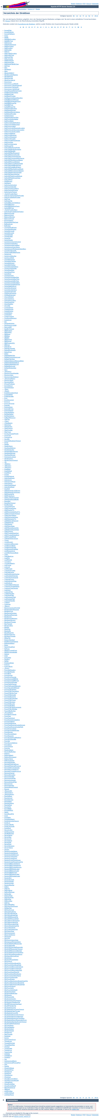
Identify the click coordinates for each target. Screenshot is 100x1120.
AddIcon (6, 51)
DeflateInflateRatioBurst (11, 362)
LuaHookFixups (9, 579)
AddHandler (8, 50)
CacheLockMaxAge (10, 256)
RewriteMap (8, 801)
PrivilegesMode (9, 663)
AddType (7, 66)
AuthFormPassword (10, 137)
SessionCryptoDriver (10, 858)
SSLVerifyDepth (9, 1030)
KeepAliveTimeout (9, 503)
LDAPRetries (8, 524)
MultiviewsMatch (9, 643)
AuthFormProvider (10, 138)
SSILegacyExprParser (11, 906)
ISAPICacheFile (9, 494)
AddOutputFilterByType (11, 64)
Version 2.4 (31, 9)
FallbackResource (9, 417)
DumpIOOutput (9, 387)
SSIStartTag (8, 908)
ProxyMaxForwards (10, 714)
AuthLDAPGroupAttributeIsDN (13, 163)
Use (5, 1059)
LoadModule (8, 560)
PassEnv (7, 659)
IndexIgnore (8, 480)
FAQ (84, 3)
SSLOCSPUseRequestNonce (13, 954)
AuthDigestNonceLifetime (12, 112)
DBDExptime (8, 330)
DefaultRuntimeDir (10, 350)
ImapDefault (8, 471)
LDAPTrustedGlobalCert (11, 535)
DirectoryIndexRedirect (11, 377)
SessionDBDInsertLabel (11, 871)
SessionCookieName (10, 851)
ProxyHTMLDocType (10, 693)
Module (73, 3)
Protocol (6, 664)
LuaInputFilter (8, 592)
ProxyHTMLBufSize (10, 689)
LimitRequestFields (10, 547)
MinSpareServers (9, 634)
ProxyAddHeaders (10, 670)
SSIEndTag (7, 899)
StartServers (8, 1032)
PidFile (6, 661)
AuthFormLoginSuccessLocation (14, 130)
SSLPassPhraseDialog (11, 959)
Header (6, 444)
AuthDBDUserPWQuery (11, 99)
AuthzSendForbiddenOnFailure (14, 211)
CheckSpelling (8, 304)
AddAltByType (8, 41)
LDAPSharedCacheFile (11, 528)
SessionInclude (9, 883)
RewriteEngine (8, 800)
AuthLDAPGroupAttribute (12, 162)
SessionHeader (9, 881)
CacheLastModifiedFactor (12, 252)
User (5, 1064)
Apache (5, 9)
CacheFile (7, 238)
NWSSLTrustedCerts (10, 650)
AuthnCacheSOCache (11, 190)
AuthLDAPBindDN (9, 151)
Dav (5, 322)
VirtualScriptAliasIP (10, 1086)
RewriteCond (8, 798)
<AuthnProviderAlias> (11, 194)
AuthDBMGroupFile (10, 103)
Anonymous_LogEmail (11, 83)
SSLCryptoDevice (9, 935)
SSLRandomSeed (9, 991)
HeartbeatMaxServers (11, 451)
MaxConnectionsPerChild (12, 608)
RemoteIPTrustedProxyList (12, 771)
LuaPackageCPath (10, 597)
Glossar (89, 3)
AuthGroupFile (8, 146)
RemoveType (8, 784)
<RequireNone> (9, 794)
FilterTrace (7, 432)
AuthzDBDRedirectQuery (12, 206)
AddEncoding (8, 48)
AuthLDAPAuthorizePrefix (12, 147)
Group (6, 442)
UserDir (6, 1066)
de (74, 16)
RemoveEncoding (9, 775)
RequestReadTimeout (11, 787)
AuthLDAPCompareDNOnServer (14, 158)
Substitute (7, 1036)
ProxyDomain (8, 675)
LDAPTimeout (8, 531)
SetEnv (6, 887)
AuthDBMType (8, 105)
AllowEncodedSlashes (11, 75)
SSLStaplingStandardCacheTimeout (15, 1022)
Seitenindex (95, 3)
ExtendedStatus (9, 412)
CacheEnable (8, 236)
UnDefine (7, 1054)
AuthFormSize (8, 142)
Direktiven (79, 3)
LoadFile (7, 558)
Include (6, 474)
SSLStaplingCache (10, 1007)
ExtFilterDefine (8, 414)
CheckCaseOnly (9, 302)
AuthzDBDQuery (9, 204)
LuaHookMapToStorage (11, 584)
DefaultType (8, 352)
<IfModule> (7, 465)
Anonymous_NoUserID (11, 87)
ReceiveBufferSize (10, 751)
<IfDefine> (7, 464)
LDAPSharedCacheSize (11, 529)
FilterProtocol (8, 428)
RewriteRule (8, 805)
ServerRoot (7, 844)
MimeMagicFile (9, 633)
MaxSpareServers (9, 620)
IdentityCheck (8, 458)
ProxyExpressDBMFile (11, 679)
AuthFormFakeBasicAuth (12, 124)
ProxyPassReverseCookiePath (13, 727)
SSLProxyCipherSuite (11, 977)
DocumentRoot (9, 382)
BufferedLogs (8, 224)
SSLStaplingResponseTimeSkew (14, 1018)
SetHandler (7, 894)
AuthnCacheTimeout (10, 192)
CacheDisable (8, 234)
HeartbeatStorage (9, 453)
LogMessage (8, 568)
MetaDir (6, 627)
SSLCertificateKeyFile (11, 929)
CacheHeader (8, 240)
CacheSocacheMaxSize (11, 277)
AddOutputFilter (9, 62)
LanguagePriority (9, 506)
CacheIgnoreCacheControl (12, 242)
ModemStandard (9, 640)
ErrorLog (7, 401)
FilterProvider (8, 430)
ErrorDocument (9, 400)
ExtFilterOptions (9, 416)
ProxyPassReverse (10, 723)
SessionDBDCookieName (12, 863)
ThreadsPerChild (9, 1043)
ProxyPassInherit (9, 718)
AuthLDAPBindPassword (11, 153)
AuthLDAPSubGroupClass (12, 178)
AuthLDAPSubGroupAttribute (13, 176)
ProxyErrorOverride (10, 677)
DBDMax (7, 336)
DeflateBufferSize (9, 355)
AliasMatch (7, 69)
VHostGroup (8, 1071)
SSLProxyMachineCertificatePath (14, 984)
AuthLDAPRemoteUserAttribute (14, 171)
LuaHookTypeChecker (11, 588)
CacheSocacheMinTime (11, 281)
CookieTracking (9, 316)
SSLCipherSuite (9, 931)
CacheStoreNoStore (10, 290)
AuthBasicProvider (10, 96)
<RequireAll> (8, 791)
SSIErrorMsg (8, 901)
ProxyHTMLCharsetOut (11, 691)
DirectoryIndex (8, 375)
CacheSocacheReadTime (12, 284)
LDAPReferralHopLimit (11, 521)
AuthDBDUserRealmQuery (12, 101)
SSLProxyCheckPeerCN (11, 972)
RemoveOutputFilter (10, 782)
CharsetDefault (9, 297)
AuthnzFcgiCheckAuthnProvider (14, 195)
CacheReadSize (9, 270)
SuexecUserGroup (10, 1039)
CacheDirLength (9, 231)
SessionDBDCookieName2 (12, 865)
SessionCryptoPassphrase (12, 860)
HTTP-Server (12, 9)
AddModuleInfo (9, 60)
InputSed (7, 489)
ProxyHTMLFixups (10, 700)
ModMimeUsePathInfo (11, 641)
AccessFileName (9, 34)
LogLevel (7, 567)
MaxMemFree (8, 611)
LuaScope (7, 604)
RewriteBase (8, 796)
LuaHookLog (8, 583)
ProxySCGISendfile (10, 739)
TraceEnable (8, 1048)
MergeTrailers (8, 625)
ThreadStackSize (9, 1045)
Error (5, 398)
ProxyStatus (8, 744)
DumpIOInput (8, 386)
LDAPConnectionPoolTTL (12, 512)
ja (86, 16)
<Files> (6, 421)
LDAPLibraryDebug (10, 515)
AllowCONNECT (9, 73)
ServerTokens (8, 847)
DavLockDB (8, 327)
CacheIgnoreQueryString (12, 247)
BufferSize (7, 226)
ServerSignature (9, 846)
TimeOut (7, 1046)
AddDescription (9, 46)
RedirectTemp (8, 759)
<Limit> (6, 540)
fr (83, 16)
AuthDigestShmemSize (11, 117)
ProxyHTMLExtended (10, 698)
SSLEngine (7, 936)
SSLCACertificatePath (11, 915)
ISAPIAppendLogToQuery (12, 492)
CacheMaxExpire (9, 259)
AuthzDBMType (9, 208)
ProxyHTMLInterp (9, 702)
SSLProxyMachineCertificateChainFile (16, 981)
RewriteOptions (9, 803)
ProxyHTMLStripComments (12, 707)
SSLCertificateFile (9, 927)
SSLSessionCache (10, 999)
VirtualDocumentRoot (10, 1078)
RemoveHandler (9, 776)
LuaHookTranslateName (11, 586)
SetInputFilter (8, 895)
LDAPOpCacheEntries (11, 517)
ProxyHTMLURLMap (10, 709)
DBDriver (7, 345)
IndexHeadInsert (9, 478)
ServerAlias (7, 837)
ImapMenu (7, 473)
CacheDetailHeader (10, 229)
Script (6, 816)
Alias (5, 67)
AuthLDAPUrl (8, 179)
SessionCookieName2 (11, 853)
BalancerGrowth (9, 213)
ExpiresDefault (8, 410)
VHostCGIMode (9, 1068)
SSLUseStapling (9, 1027)
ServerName (8, 840)
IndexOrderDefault (10, 485)
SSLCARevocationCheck (12, 920)
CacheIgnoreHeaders (11, 243)
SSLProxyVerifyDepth (10, 990)
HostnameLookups (10, 457)
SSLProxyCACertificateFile (12, 963)
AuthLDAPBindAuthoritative (12, 149)
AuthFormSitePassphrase (12, 140)
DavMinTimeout (9, 329)
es (80, 16)
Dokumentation (22, 9)
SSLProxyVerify (9, 988)
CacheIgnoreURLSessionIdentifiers (15, 249)
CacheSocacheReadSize (12, 282)
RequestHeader (9, 785)
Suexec (6, 1038)
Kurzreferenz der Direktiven (26, 24)
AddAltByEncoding (10, 39)
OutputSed (7, 657)
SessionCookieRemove (11, 855)
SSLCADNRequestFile (11, 917)
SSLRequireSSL (9, 997)
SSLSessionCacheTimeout (12, 1000)
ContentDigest (8, 307)
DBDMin (6, 338)
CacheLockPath (9, 258)
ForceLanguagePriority (11, 433)
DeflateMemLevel (9, 366)
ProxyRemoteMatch (10, 734)
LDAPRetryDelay (9, 526)
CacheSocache (9, 275)
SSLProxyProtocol (9, 986)
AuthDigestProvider (10, 114)
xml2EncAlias (8, 1091)
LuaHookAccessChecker (11, 574)
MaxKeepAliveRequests (11, 609)
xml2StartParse (9, 1094)
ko (89, 16)
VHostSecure (8, 1075)
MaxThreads (8, 624)
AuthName (7, 183)
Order (6, 656)
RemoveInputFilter (10, 778)
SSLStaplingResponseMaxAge (13, 1016)
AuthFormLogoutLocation (12, 131)
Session (6, 849)
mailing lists (75, 1109)
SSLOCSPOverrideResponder (13, 947)
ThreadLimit (8, 1041)
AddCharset (8, 43)
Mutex (6, 645)
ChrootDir (7, 306)
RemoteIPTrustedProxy (11, 769)
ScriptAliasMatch (9, 819)
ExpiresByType (8, 409)
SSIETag (7, 903)
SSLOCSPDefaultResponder (13, 943)
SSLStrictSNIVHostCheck (12, 1023)
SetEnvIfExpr (8, 890)
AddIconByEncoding (10, 53)
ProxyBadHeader (9, 672)
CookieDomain (8, 309)
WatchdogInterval (9, 1087)
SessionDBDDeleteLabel (11, 869)
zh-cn (96, 16)
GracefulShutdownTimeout (12, 441)
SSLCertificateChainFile (11, 926)
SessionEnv (8, 878)
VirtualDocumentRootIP (11, 1080)
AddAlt (6, 37)
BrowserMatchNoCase (11, 222)
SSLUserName (8, 1025)
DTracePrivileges (9, 384)
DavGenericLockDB (10, 325)
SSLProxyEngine (9, 979)
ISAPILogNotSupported (11, 497)
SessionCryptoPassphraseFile (13, 862)
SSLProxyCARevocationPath (13, 970)
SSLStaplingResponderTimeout (14, 1014)
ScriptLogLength (9, 826)
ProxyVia (7, 748)
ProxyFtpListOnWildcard (11, 688)
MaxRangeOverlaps (10, 613)
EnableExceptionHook (11, 393)
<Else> (6, 389)
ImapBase (7, 469)
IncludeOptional (9, 476)
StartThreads (8, 1034)
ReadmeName (8, 750)
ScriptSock (7, 828)
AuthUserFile (8, 201)
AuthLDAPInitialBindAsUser (12, 165)
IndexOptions (8, 483)
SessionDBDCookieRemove (12, 867)
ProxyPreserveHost (10, 728)
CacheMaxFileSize (10, 261)
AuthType (7, 199)
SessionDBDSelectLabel (11, 874)
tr (92, 16)
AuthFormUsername (10, 144)
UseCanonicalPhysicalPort (12, 1062)
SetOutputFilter (9, 897)
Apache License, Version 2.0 (22, 1116)
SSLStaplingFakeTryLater (12, 1011)
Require (6, 789)
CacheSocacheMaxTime (11, 279)
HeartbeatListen (9, 449)
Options (6, 654)
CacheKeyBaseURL (10, 250)
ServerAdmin (8, 835)
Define (6, 354)
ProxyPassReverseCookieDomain (14, 725)
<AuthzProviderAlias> (10, 210)
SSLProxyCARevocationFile (12, 968)
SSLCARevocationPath (11, 924)
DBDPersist (7, 341)
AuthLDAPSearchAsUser (12, 174)
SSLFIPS (7, 938)
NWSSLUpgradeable (10, 652)
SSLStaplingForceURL (11, 1013)
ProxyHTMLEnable (10, 695)
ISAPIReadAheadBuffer (11, 499)
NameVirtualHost (9, 647)
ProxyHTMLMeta (9, 705)
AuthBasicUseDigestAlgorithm (13, 98)
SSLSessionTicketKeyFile (12, 1002)
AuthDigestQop (9, 115)
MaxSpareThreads (10, 622)
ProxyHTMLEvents (10, 696)
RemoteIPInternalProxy (11, 764)
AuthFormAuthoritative (11, 119)
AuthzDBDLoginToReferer (12, 203)
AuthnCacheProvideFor (11, 188)
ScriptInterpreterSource (11, 821)
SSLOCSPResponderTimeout (13, 949)
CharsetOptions (9, 298)
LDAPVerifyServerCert (11, 538)
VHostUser (7, 1077)
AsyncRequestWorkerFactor (13, 91)
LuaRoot (7, 602)
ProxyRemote (8, 732)
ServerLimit (7, 839)
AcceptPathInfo (9, 32)
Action (6, 36)
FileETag (7, 419)
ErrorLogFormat (9, 403)
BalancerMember (9, 217)
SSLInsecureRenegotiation (12, 942)
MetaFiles (7, 629)
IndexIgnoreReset (9, 481)
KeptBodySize (8, 505)
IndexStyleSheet (9, 487)
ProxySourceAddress (10, 743)
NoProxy (7, 649)
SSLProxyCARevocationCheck (13, 967)
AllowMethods (8, 76)
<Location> (7, 561)
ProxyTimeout (8, 746)
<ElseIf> (6, 391)
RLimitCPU (7, 807)
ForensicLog (8, 437)
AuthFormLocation (10, 126)
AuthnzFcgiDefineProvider (12, 197)
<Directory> (7, 371)
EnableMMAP (8, 394)
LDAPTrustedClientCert (11, 533)
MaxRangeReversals (10, 615)
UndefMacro (8, 1055)
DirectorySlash (8, 380)
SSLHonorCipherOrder (11, 940)
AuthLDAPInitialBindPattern (12, 167)
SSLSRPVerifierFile (10, 1006)
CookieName (8, 313)
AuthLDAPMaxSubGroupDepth (13, 169)
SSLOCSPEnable (9, 945)
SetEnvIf (6, 888)
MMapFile (7, 638)
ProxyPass (7, 716)
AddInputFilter (8, 57)
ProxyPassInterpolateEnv (12, 720)
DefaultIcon (7, 346)
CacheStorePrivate (10, 291)
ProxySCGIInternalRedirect (12, 737)
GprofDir (7, 439)
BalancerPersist (9, 218)
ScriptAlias (7, 817)
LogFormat (7, 565)
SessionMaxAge (9, 885)
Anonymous (8, 82)
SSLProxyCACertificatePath (12, 965)
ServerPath (7, 842)
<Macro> (7, 606)
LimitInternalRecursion (11, 544)
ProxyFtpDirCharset (10, 684)
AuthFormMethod (9, 133)
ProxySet (7, 741)
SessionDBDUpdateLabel (12, 876)
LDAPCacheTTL (9, 510)
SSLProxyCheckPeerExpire (12, 974)
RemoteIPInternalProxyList (12, 766)
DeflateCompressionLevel (12, 357)
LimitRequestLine (9, 551)
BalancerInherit (9, 215)
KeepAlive (7, 501)
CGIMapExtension (10, 295)
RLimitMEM (7, 808)
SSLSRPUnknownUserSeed (12, 1004)
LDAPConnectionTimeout (12, 513)
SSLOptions (8, 958)
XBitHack (7, 1089)
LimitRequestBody (10, 545)
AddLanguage (8, 59)
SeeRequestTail (9, 832)
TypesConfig (8, 1052)
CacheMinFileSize (9, 265)
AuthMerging (8, 181)
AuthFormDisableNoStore (12, 122)
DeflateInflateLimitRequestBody (14, 361)
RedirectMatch (8, 755)
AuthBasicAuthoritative (11, 92)
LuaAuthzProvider (9, 570)
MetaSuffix (7, 631)
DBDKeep (7, 334)
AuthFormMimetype (10, 135)
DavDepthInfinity (9, 323)
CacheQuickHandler (10, 268)
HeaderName (8, 446)
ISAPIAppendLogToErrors (12, 490)
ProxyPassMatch (9, 721)
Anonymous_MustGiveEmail (13, 85)
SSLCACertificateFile (10, 913)
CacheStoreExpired (10, 288)
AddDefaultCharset (10, 44)
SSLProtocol (8, 961)
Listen (6, 554)
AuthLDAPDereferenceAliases (13, 160)
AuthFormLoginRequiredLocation (14, 128)
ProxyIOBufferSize (10, 711)
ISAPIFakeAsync (9, 496)
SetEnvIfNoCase (9, 892)
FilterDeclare (8, 426)
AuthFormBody (9, 121)
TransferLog (8, 1050)
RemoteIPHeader (9, 762)
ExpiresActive (8, 407)
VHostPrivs (7, 1073)
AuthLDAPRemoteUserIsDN (12, 172)
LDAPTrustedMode (10, 537)
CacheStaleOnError (10, 286)
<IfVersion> (7, 467)
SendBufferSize (9, 833)
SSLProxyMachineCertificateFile (14, 983)
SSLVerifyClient (9, 1029)
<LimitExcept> (8, 542)
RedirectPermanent (10, 757)
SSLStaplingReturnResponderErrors (15, 1020)
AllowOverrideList (9, 80)
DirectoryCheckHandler (11, 373)
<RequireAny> (8, 792)
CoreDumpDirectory (10, 318)
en (77, 16)
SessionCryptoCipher (10, 856)
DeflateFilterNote (9, 359)
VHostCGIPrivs (8, 1070)
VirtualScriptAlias (9, 1084)
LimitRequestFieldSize (11, 549)
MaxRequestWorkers (10, 618)
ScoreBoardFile (9, 814)
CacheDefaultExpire (10, 227)
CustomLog (7, 320)
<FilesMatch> (8, 423)
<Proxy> (6, 668)
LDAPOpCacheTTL (10, 519)
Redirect (6, 753)
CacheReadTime (9, 272)
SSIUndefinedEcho (10, 911)
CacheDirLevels (9, 233)
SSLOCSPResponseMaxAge (13, 951)
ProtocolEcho (8, 666)
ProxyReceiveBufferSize (11, 730)
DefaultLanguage (9, 348)
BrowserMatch (8, 220)
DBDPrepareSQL (9, 343)
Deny (6, 370)
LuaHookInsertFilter (10, 581)
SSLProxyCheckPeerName (12, 975)
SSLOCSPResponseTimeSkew (13, 952)
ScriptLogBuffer (9, 824)
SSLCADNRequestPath (11, 919)
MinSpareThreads (9, 636)
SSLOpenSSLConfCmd (11, 956)
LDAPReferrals (8, 522)
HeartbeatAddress (10, 448)
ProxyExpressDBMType (11, 680)
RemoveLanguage (10, 780)
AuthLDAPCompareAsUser (12, 156)
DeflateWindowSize (10, 368)
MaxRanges (8, 616)
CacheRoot (7, 274)
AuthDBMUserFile (9, 107)
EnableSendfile (9, 396)
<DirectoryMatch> (9, 378)
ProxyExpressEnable (10, 682)
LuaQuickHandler (9, 600)
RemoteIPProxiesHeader (12, 767)
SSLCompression (9, 933)
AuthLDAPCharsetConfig (12, 154)
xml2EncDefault (9, 1093)
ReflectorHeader (9, 760)
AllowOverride (8, 78)
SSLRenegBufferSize (10, 993)
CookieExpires (8, 311)
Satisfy (6, 812)
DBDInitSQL (8, 332)
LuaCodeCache (9, 572)
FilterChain (7, 425)
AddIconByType (9, 55)
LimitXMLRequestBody (11, 553)
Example (7, 405)
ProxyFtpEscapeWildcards (12, 686)
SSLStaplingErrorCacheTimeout (14, 1009)
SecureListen (8, 830)
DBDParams (8, 339)
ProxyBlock (7, 673)
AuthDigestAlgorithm (10, 108)
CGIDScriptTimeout (10, 293)
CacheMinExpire (9, 263)
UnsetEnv (7, 1057)
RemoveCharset (9, 773)
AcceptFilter (8, 30)
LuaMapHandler (9, 593)
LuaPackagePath (9, 599)
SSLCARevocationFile (11, 922)
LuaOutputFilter (9, 595)
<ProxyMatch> (8, 712)
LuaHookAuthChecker (11, 576)
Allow (6, 71)
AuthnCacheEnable (10, 187)
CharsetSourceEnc (10, 300)
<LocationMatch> (9, 563)
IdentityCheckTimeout (11, 460)
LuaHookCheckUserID (11, 577)
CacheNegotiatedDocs (11, 266)
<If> (5, 462)
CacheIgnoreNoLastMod (11, 245)
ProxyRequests (9, 736)
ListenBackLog (8, 556)
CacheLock (7, 254)
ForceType (7, 435)
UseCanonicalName (10, 1061)
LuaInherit (7, 590)
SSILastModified (9, 904)
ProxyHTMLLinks (9, 704)
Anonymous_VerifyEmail (11, 89)
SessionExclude (9, 879)
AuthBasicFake (9, 94)
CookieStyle (8, 314)
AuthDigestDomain (10, 110)
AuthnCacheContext (10, 185)
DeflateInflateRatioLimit (11, 364)
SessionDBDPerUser (10, 872)
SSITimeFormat (9, 910)
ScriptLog (7, 823)
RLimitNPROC (8, 810)
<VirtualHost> (8, 1082)
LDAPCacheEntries (10, 508)
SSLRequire (8, 995)
